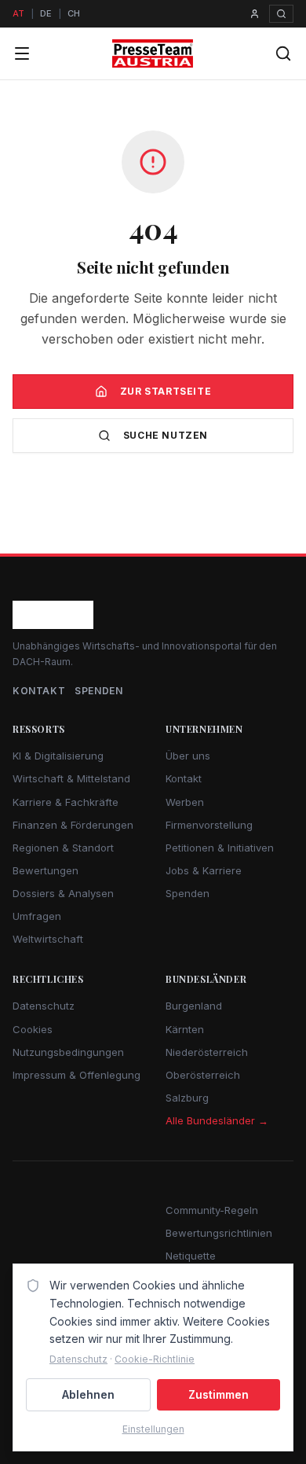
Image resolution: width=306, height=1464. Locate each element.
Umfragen (37, 916)
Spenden (98, 691)
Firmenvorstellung (209, 824)
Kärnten (185, 1029)
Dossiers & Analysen (63, 893)
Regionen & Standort (63, 847)
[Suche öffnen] (281, 14)
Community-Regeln (212, 1210)
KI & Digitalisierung (58, 755)
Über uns (188, 755)
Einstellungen (153, 1429)
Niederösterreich (207, 1052)
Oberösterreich (203, 1075)
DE (46, 13)
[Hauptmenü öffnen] (22, 53)
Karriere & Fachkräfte (65, 802)
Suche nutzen (165, 435)
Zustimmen (218, 1394)
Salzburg (187, 1097)
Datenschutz (44, 1005)
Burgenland (194, 1005)
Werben (185, 802)
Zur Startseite (165, 391)
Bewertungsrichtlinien (219, 1233)
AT (18, 13)
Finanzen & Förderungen (73, 824)
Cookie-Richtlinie (155, 1359)
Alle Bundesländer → (217, 1120)
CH (73, 13)
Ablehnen (88, 1394)
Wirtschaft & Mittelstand (71, 778)
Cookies (33, 1029)
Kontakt (39, 691)
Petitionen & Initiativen (220, 847)
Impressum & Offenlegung (76, 1075)
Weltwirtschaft (48, 938)
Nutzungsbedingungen (68, 1052)
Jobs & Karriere (204, 870)
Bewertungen (45, 870)
